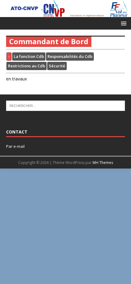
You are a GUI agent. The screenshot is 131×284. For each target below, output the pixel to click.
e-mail (19, 146)
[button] (122, 23)
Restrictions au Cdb (26, 66)
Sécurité (57, 66)
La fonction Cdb (29, 56)
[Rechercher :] (65, 105)
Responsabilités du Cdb (70, 56)
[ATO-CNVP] (65, 13)
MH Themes (103, 162)
